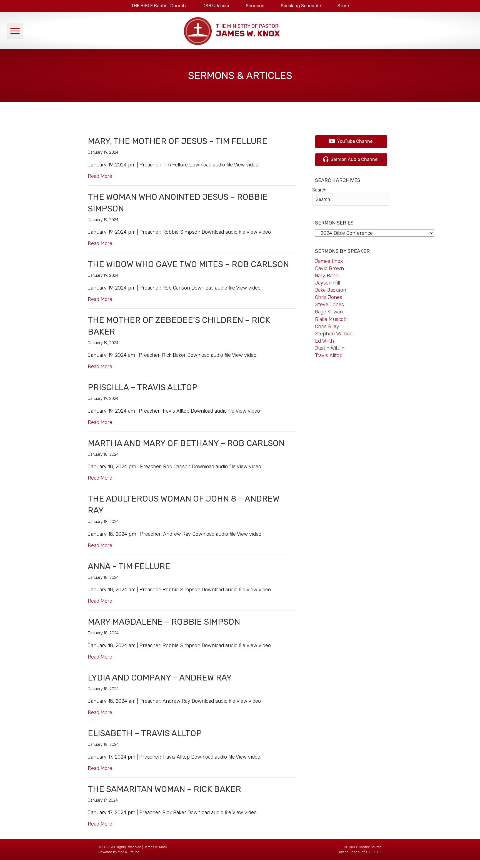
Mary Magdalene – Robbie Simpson (164, 622)
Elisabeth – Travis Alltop (145, 733)
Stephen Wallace (333, 334)
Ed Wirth (324, 341)
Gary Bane (326, 276)
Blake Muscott (331, 319)
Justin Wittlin (329, 348)
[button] (15, 31)
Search (319, 190)
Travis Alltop (328, 355)
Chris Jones (328, 297)
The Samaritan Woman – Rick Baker (164, 789)
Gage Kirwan (329, 312)
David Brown (329, 268)
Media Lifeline (128, 852)
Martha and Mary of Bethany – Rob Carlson (186, 443)
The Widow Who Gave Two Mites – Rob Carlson (188, 264)
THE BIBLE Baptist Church (362, 847)
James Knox (329, 261)
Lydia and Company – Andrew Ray (160, 678)
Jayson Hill (327, 283)
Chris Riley (327, 326)
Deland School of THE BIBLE (360, 852)
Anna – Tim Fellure (129, 566)
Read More (100, 176)
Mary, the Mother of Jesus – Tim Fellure (177, 141)
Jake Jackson (330, 290)
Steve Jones (329, 304)
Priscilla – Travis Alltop (143, 387)
